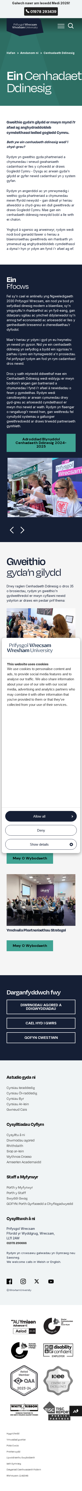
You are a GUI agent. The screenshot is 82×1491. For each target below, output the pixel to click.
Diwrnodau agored (21, 1140)
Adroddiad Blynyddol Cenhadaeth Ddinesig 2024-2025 (41, 443)
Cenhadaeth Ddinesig (59, 53)
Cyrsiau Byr (15, 1098)
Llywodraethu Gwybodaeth (21, 1457)
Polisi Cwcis (13, 1445)
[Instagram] (23, 1281)
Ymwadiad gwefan (16, 1439)
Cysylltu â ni (16, 1134)
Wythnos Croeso (19, 1156)
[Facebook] (9, 1281)
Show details (39, 844)
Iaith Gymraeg (14, 1463)
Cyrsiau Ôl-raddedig (22, 1093)
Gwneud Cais (17, 1109)
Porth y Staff (16, 1192)
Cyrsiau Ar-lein (18, 1104)
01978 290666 (17, 1243)
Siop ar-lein (15, 1151)
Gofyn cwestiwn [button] (41, 1037)
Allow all (39, 816)
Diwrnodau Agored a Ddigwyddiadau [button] (40, 1007)
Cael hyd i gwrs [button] (41, 1023)
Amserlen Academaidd (24, 1162)
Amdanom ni (29, 53)
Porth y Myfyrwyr (20, 1187)
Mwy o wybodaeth (30, 858)
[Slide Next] (22, 529)
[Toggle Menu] (59, 28)
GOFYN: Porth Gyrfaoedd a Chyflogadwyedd (40, 1203)
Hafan (11, 53)
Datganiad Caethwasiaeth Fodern (24, 1469)
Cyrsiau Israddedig (21, 1087)
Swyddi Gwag (17, 1198)
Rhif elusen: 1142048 (17, 1475)
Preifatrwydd (13, 1451)
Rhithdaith (15, 1145)
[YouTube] (51, 1281)
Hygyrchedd (13, 1433)
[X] (37, 1281)
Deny (41, 830)
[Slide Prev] (12, 529)
